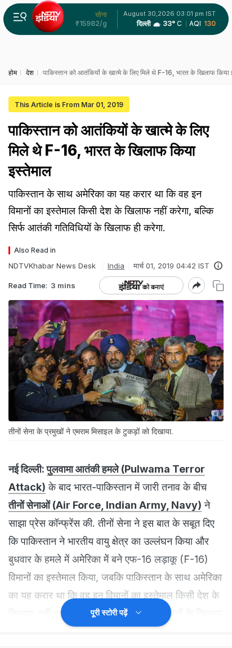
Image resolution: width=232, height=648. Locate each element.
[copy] (218, 285)
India (116, 265)
